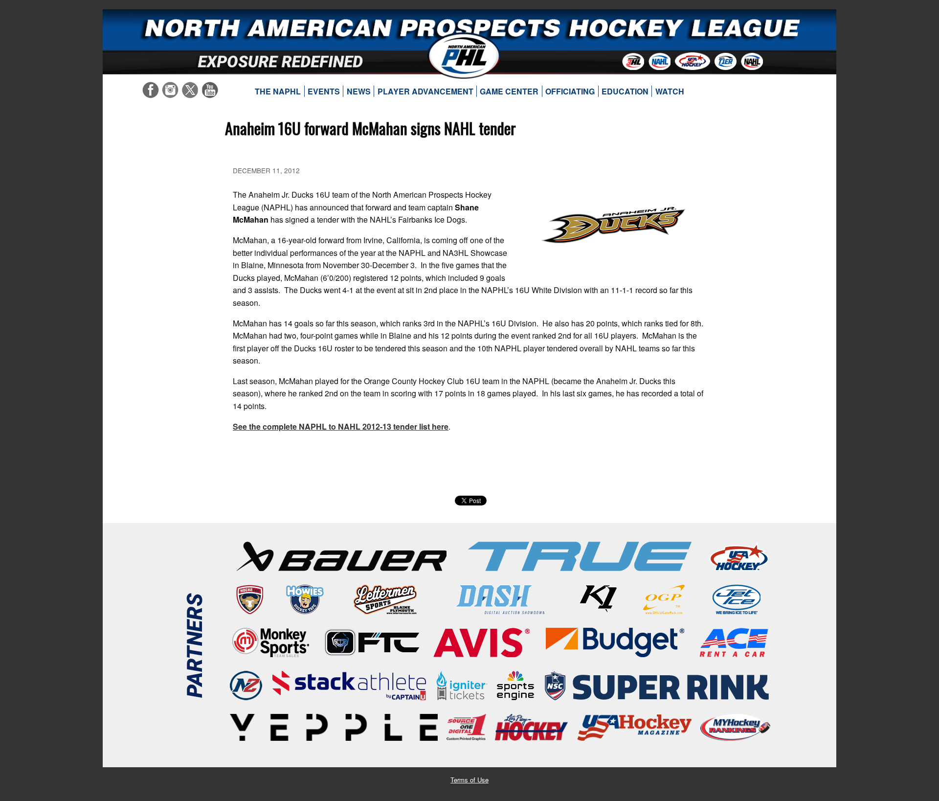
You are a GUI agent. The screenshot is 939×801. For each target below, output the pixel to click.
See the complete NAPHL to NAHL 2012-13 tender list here (340, 426)
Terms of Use (469, 779)
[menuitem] (278, 91)
